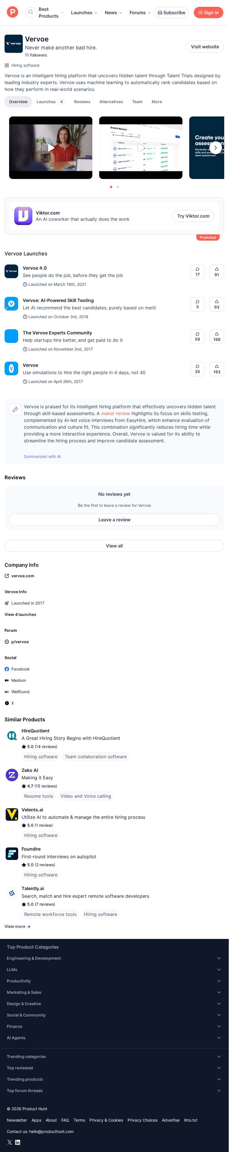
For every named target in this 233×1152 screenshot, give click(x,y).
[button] (157, 101)
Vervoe (30, 365)
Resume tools (38, 796)
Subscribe (174, 12)
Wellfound (20, 691)
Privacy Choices (142, 1120)
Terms (79, 1120)
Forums (138, 12)
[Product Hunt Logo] (12, 12)
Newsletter (17, 1120)
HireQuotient (35, 731)
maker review (115, 413)
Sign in (211, 12)
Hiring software (25, 65)
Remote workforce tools (50, 914)
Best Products (49, 12)
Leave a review (114, 519)
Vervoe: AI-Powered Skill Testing (58, 300)
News (111, 12)
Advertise (171, 1120)
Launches (81, 12)
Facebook (20, 668)
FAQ (65, 1120)
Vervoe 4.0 (35, 268)
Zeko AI (30, 770)
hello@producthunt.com (51, 1131)
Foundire (31, 849)
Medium (18, 680)
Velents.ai (32, 810)
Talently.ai (33, 888)
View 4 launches (20, 614)
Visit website (205, 46)
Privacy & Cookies (106, 1120)
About (51, 1120)
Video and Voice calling (86, 796)
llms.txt (190, 1120)
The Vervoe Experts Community (57, 333)
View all (114, 546)
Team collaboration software (96, 756)
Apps (36, 1120)
